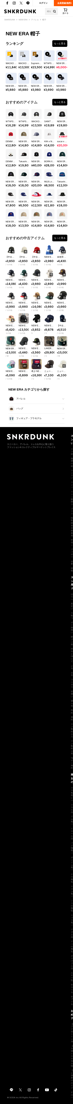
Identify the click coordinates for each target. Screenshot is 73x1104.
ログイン (43, 3)
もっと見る (60, 43)
